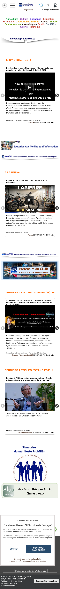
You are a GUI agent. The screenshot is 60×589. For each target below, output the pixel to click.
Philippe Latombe (25, 433)
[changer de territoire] (41, 5)
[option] (30, 95)
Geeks (44, 21)
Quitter (14, 549)
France (31, 122)
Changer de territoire (50, 10)
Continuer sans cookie (38, 549)
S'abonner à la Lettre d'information (31, 571)
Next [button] (57, 95)
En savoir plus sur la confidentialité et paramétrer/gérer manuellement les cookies (27, 560)
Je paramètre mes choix (46, 581)
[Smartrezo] (28, 4)
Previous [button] (3, 95)
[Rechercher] (48, 5)
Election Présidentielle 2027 (22, 355)
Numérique (29, 24)
